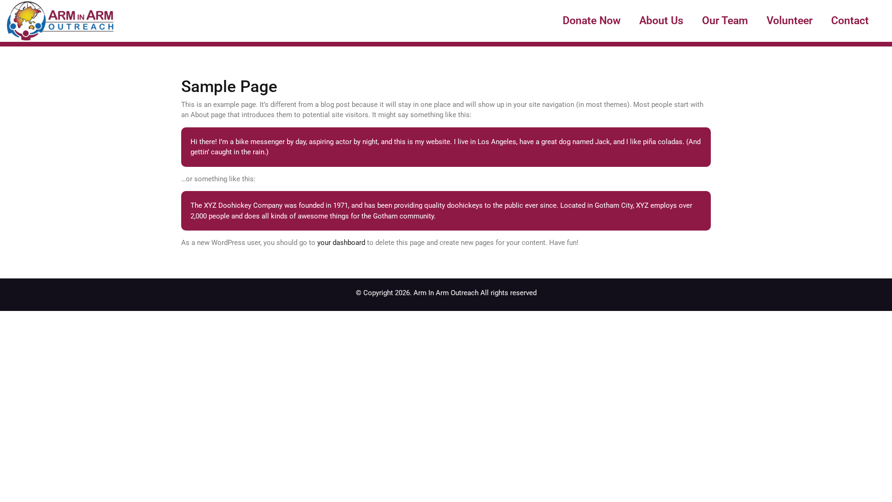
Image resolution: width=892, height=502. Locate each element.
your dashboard (341, 242)
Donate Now (592, 20)
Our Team (725, 20)
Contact (850, 20)
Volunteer (790, 20)
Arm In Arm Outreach (446, 293)
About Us (661, 20)
